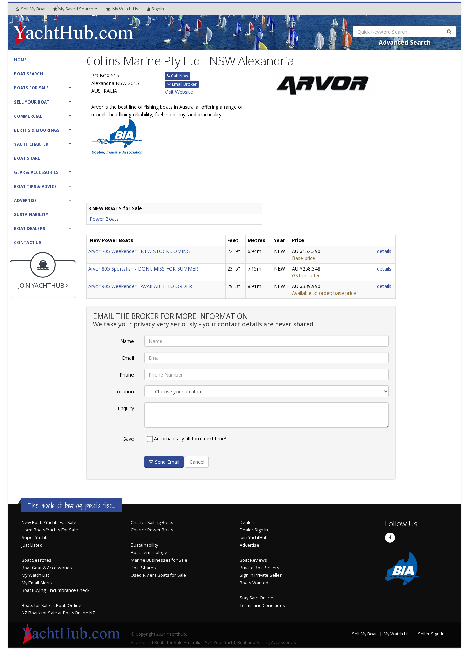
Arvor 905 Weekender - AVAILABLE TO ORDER (140, 286)
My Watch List (35, 575)
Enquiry (126, 408)
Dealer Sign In (254, 530)
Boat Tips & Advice (35, 186)
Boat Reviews (253, 560)
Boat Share (27, 158)
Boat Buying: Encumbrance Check (55, 590)
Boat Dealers (29, 228)
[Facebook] (390, 538)
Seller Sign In (431, 634)
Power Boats (104, 219)
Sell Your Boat (31, 102)
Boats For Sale (31, 88)
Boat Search (28, 74)
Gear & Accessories (36, 172)
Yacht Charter (31, 144)
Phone (126, 374)
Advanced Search (405, 42)
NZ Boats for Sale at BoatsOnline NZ (58, 613)
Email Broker (184, 84)
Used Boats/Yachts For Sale (50, 530)
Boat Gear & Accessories (47, 568)
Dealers (248, 522)
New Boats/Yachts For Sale (49, 522)
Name (127, 341)
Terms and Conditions (262, 605)
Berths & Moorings (36, 130)
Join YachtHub (254, 537)
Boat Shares (143, 568)
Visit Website (179, 91)
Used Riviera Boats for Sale (158, 575)
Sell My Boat (33, 9)
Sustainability (31, 214)
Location (124, 391)
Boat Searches (37, 560)
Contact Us (27, 243)
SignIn (157, 9)
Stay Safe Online (256, 598)
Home (20, 60)
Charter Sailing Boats (152, 522)
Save (128, 438)
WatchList (126, 9)
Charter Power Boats (152, 530)
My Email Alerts (37, 583)
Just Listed (32, 545)
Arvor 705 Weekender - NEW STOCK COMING (139, 251)
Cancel (197, 461)
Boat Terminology (149, 553)
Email (128, 358)
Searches (78, 9)
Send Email (166, 461)
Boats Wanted (254, 583)
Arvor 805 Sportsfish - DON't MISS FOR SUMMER (143, 268)
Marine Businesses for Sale (159, 560)
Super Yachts (35, 537)
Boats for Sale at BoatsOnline (51, 605)
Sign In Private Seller (261, 575)
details (384, 251)
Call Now (179, 76)
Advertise (25, 200)
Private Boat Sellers (259, 568)
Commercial (28, 116)
